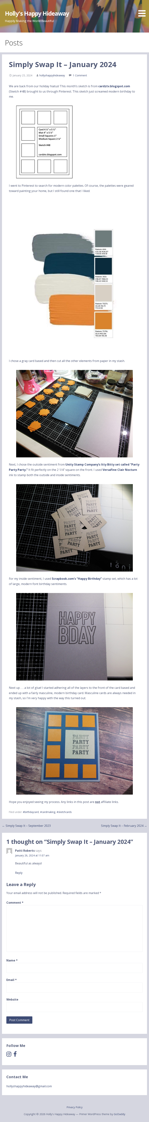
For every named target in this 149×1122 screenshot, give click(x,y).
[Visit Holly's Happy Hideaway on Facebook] (15, 1055)
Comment (14, 903)
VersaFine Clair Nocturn (119, 470)
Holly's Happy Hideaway (37, 13)
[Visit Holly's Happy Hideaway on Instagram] (8, 1055)
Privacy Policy (74, 1107)
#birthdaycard (31, 812)
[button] (143, 9)
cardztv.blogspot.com (114, 86)
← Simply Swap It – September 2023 (26, 826)
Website (12, 999)
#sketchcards (64, 812)
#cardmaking (47, 812)
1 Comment (80, 75)
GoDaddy (119, 1114)
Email (11, 980)
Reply (19, 873)
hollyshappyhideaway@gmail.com (29, 1086)
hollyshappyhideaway (52, 75)
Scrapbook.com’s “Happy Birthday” (77, 579)
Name (12, 960)
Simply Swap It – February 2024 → (124, 826)
